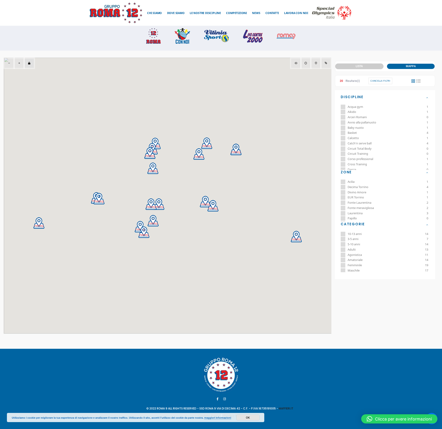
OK (248, 417)
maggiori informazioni (217, 417)
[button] (39, 223)
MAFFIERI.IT (286, 408)
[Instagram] (225, 399)
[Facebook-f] (218, 399)
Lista (359, 66)
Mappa (411, 66)
